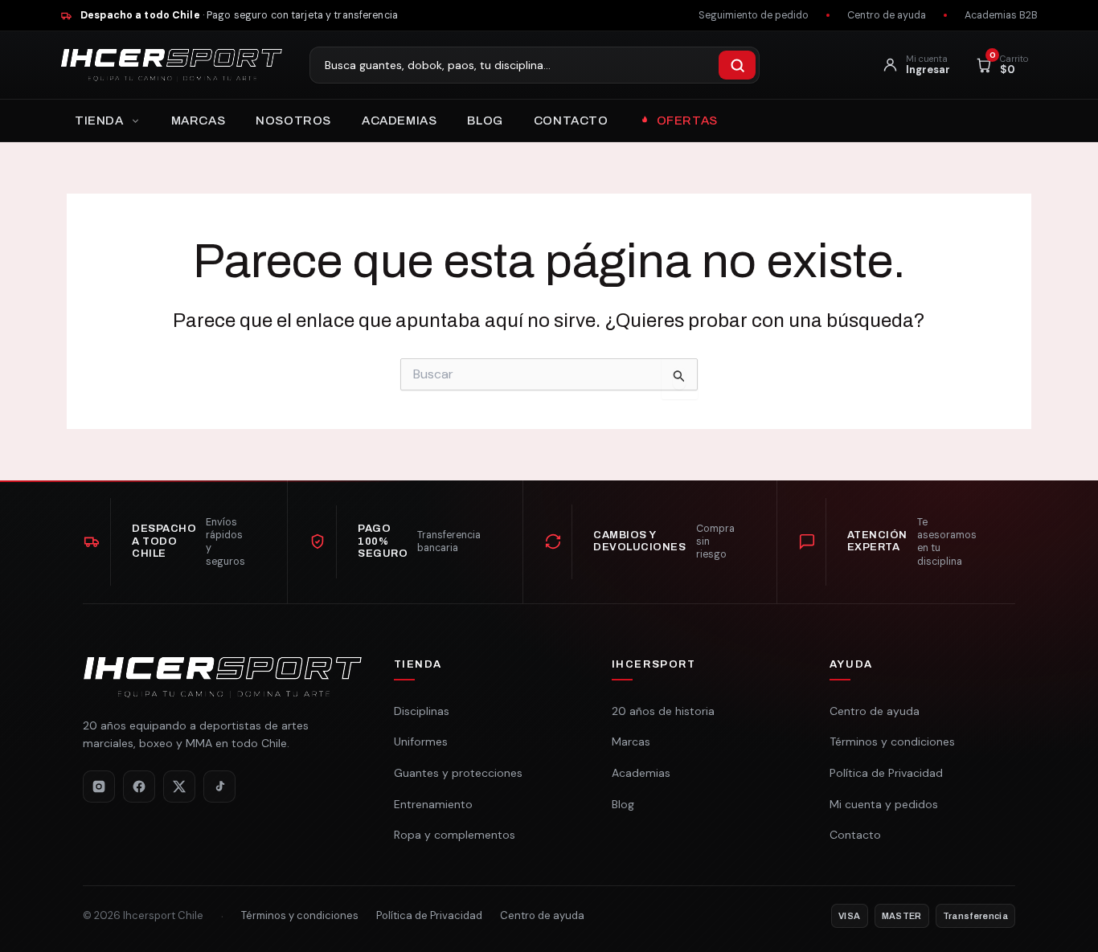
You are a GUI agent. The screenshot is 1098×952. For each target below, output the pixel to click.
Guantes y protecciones (458, 773)
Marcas (198, 120)
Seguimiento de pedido (754, 15)
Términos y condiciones (892, 741)
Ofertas (687, 120)
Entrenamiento (433, 804)
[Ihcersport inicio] (171, 65)
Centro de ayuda (886, 15)
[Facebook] (139, 786)
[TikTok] (219, 786)
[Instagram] (99, 786)
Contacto (571, 120)
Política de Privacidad (886, 773)
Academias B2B (1001, 15)
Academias (399, 120)
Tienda (99, 120)
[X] (179, 786)
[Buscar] (737, 65)
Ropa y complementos (454, 834)
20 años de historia (663, 711)
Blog (484, 120)
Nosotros (293, 120)
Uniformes (421, 741)
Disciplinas (421, 711)
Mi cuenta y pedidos (884, 804)
